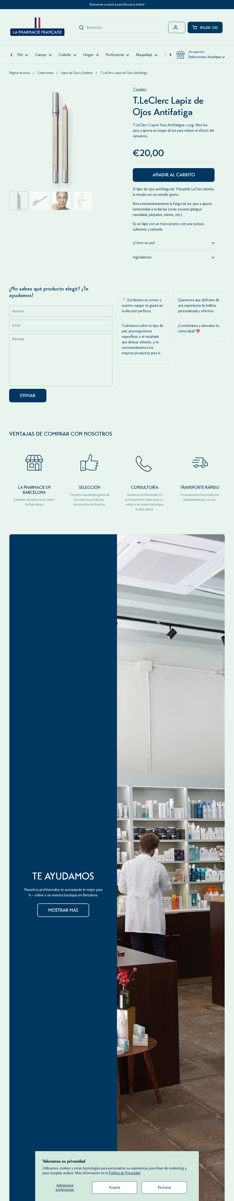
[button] (200, 55)
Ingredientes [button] (142, 257)
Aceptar (114, 1187)
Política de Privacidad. (125, 1173)
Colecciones (45, 73)
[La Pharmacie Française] (37, 27)
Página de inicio (19, 73)
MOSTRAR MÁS (63, 910)
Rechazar (164, 1187)
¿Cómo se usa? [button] (144, 243)
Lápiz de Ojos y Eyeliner (77, 73)
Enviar (27, 395)
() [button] (211, 28)
